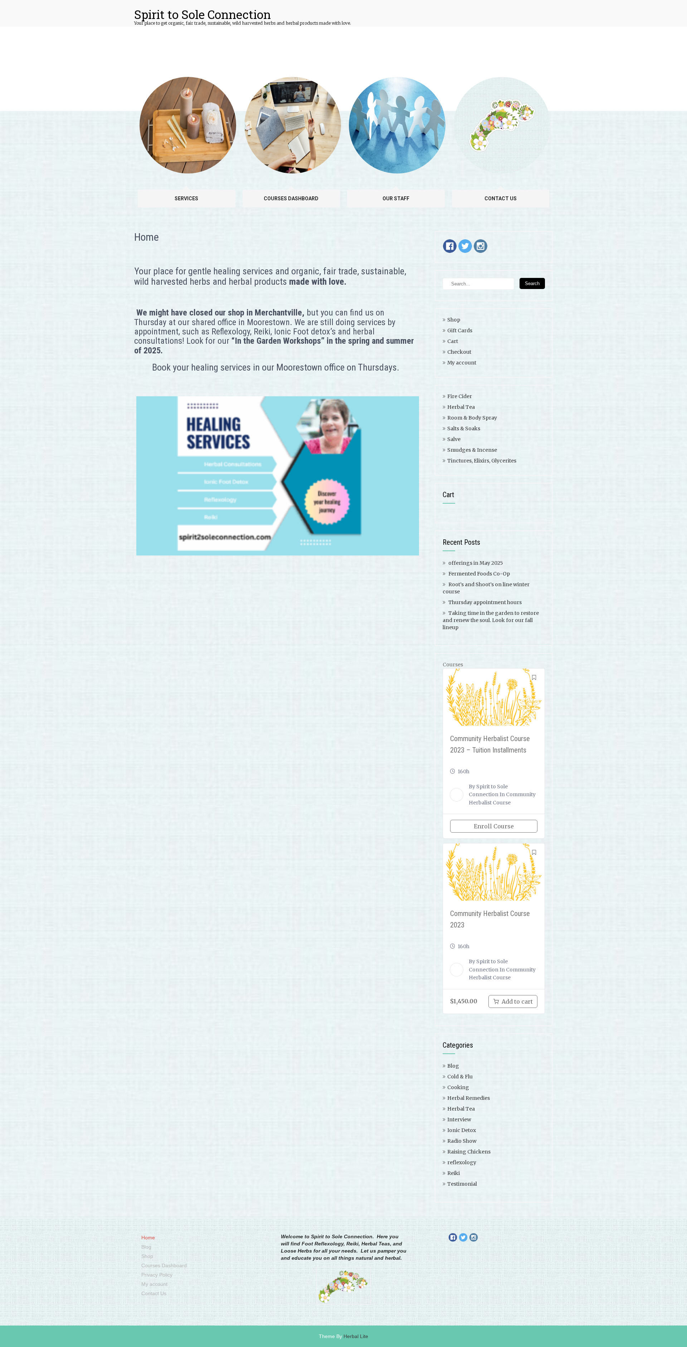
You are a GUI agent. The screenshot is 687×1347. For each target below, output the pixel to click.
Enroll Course (494, 826)
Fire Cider (459, 396)
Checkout (459, 352)
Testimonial (462, 1184)
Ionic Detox (461, 1130)
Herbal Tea (461, 407)
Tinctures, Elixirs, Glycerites (481, 460)
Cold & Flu (460, 1076)
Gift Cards (459, 330)
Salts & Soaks (463, 428)
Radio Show (462, 1141)
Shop (453, 320)
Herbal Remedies (468, 1098)
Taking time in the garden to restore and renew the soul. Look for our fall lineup (491, 620)
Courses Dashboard (164, 1265)
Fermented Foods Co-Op (479, 573)
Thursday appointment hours (485, 602)
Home (148, 1237)
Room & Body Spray (472, 418)
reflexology (461, 1162)
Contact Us (153, 1293)
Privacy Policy (156, 1275)
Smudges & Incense (472, 450)
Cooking (458, 1087)
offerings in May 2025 (475, 563)
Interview (459, 1119)
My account (461, 362)
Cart (452, 341)
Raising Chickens (469, 1151)
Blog (453, 1066)
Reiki (453, 1173)
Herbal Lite (356, 1336)
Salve (454, 439)
